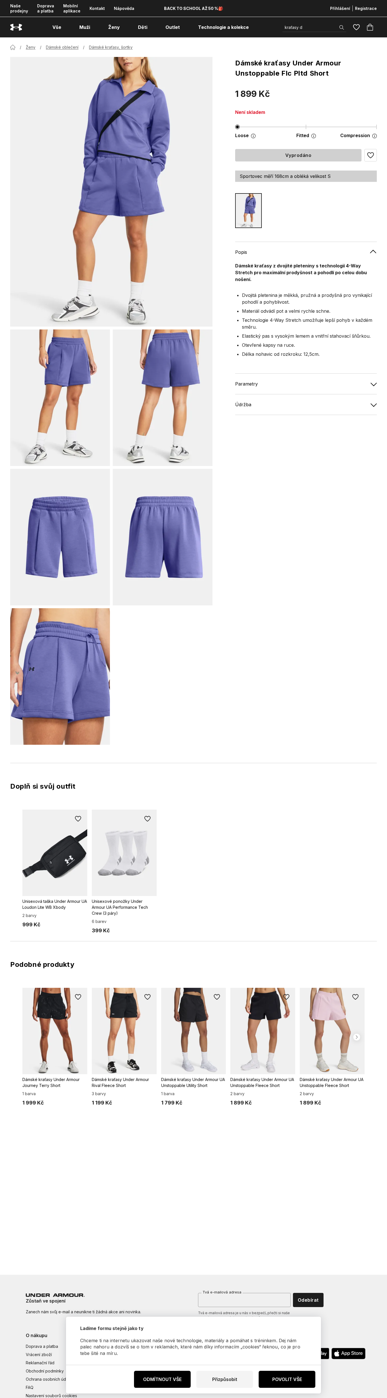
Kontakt (97, 8)
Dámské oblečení (62, 47)
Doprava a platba (45, 8)
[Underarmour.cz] (16, 27)
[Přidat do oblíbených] (78, 818)
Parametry (246, 384)
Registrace (366, 8)
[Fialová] (248, 210)
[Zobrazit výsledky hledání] (341, 27)
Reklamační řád (40, 1362)
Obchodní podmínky (45, 1371)
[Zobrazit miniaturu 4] (162, 537)
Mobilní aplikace (71, 8)
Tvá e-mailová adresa (222, 1292)
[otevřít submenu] (66, 27)
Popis (241, 252)
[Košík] (370, 27)
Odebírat (308, 1300)
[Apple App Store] (348, 1353)
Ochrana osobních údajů (48, 1379)
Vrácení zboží (39, 1354)
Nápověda (124, 8)
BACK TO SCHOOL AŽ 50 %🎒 (193, 8)
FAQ (29, 1387)
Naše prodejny (19, 8)
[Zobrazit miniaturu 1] (60, 397)
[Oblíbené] (356, 27)
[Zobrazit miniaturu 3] (60, 537)
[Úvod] (12, 47)
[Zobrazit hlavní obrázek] (111, 192)
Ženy (30, 47)
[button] (370, 155)
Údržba (243, 404)
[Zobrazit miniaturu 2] (162, 397)
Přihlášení (340, 8)
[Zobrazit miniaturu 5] (60, 676)
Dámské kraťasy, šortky (111, 47)
